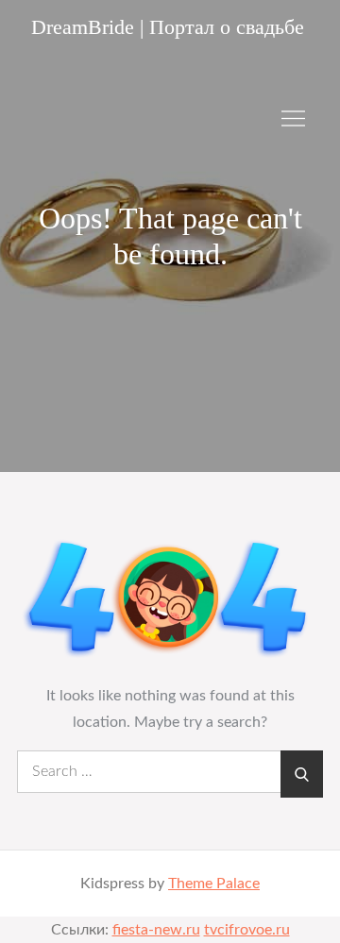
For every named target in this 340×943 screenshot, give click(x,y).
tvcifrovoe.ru (247, 929)
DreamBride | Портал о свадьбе (167, 27)
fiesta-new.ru (156, 929)
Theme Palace (214, 883)
